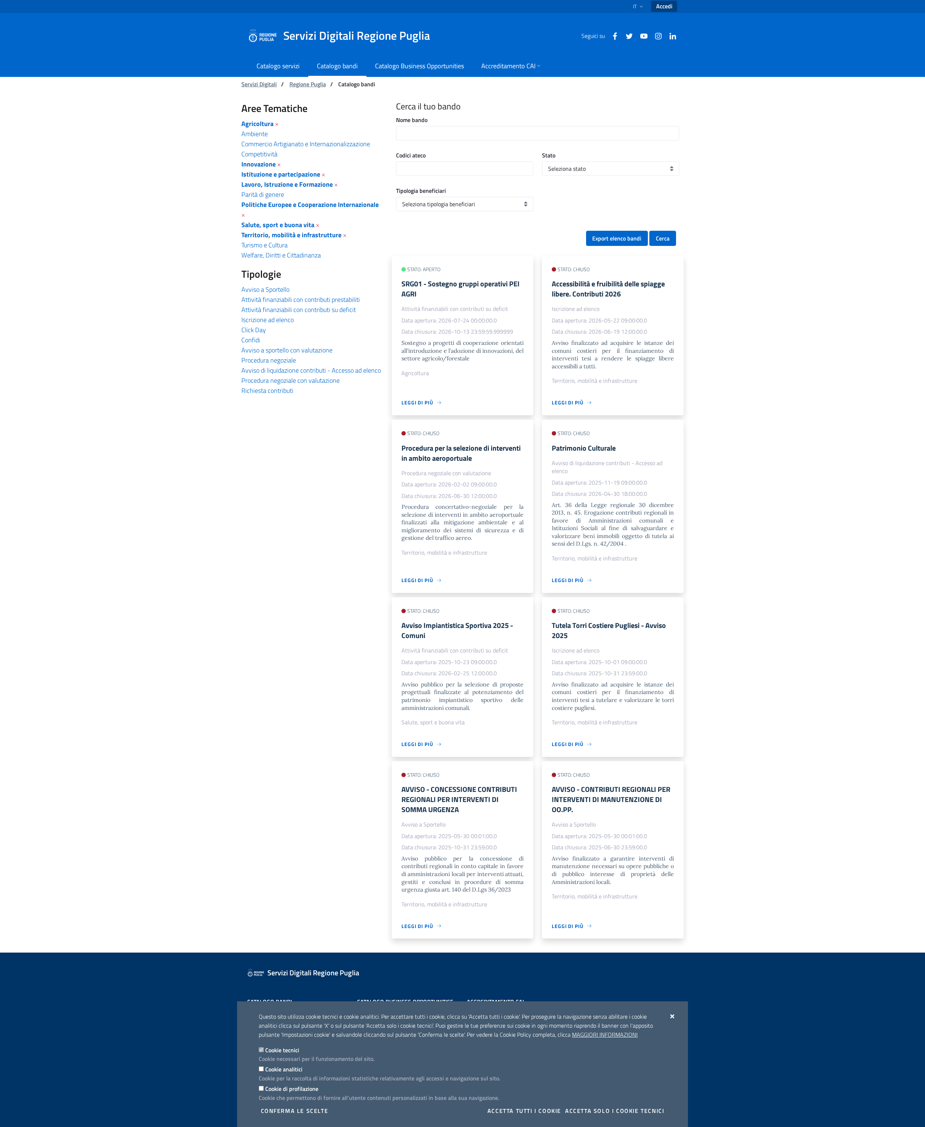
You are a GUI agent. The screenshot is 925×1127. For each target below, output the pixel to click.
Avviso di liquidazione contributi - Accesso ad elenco (311, 370)
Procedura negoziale (268, 360)
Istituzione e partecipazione (280, 174)
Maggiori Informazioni (605, 1034)
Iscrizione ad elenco (267, 320)
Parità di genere (262, 194)
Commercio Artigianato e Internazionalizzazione (305, 144)
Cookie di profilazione (291, 1088)
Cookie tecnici (282, 1050)
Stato (548, 155)
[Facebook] (612, 35)
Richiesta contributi (267, 390)
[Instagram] (655, 35)
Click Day (253, 330)
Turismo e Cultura (264, 245)
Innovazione (258, 164)
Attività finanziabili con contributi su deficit (298, 310)
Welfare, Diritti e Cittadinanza (281, 255)
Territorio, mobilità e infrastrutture (291, 235)
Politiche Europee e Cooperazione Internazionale (310, 204)
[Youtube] (641, 35)
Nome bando (411, 120)
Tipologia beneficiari (421, 190)
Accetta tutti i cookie (524, 1110)
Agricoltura (257, 124)
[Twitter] (626, 35)
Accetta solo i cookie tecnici (614, 1110)
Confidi (250, 340)
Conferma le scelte (294, 1110)
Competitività (259, 154)
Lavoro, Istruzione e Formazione (287, 184)
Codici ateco (411, 155)
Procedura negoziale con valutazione (290, 380)
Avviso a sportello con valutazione (286, 350)
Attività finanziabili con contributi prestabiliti (300, 299)
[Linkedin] (670, 35)
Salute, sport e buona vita (277, 225)
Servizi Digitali (259, 84)
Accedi (664, 6)
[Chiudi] (672, 1016)
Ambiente (254, 134)
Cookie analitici (283, 1069)
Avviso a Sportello (265, 289)
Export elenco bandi (616, 238)
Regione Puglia (307, 84)
